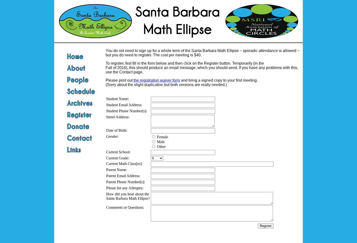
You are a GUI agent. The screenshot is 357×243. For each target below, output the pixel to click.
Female (162, 137)
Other (161, 147)
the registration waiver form (157, 80)
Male (161, 142)
